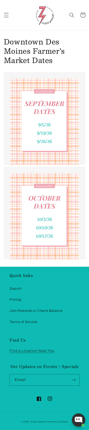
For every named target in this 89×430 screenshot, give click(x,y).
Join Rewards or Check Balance (35, 311)
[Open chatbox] (78, 420)
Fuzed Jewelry (38, 421)
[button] (6, 15)
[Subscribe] (73, 380)
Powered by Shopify (57, 421)
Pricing (15, 299)
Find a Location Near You (32, 351)
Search (15, 288)
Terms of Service (23, 322)
